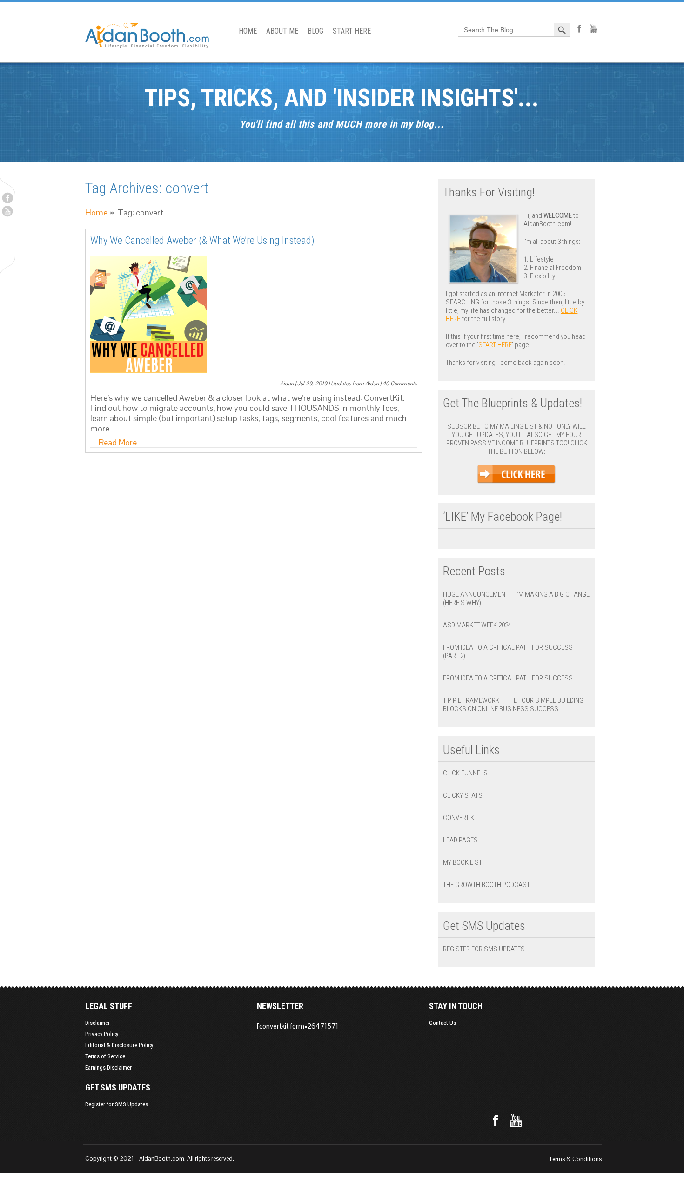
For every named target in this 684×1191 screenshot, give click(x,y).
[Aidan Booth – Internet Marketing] (147, 43)
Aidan (287, 383)
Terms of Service (105, 1056)
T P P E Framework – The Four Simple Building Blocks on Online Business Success (513, 704)
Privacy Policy (101, 1033)
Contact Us (442, 1022)
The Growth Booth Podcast (486, 885)
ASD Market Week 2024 (477, 625)
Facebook (7, 197)
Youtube (7, 211)
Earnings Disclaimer (108, 1067)
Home (96, 212)
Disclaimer (97, 1022)
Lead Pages (460, 840)
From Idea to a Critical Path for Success (508, 678)
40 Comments (399, 383)
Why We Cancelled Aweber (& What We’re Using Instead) (202, 240)
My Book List (462, 862)
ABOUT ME (282, 31)
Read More (118, 442)
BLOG (315, 31)
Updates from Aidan (355, 383)
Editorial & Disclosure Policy (119, 1045)
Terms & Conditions (575, 1159)
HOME (248, 31)
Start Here (495, 345)
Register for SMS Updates (484, 949)
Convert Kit (461, 818)
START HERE (352, 31)
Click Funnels (465, 773)
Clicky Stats (463, 795)
